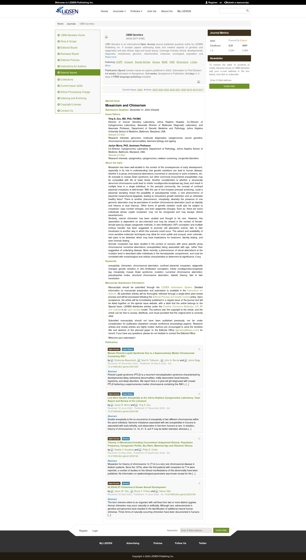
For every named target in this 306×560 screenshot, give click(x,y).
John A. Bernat (171, 360)
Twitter (203, 543)
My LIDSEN (184, 11)
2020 (183, 89)
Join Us (151, 11)
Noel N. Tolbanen (150, 360)
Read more (111, 56)
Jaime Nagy (194, 360)
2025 (155, 89)
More (107, 65)
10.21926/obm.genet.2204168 (123, 411)
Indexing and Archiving (73, 98)
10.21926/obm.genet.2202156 (180, 494)
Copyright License (70, 104)
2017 (201, 89)
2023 (166, 89)
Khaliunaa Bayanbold (125, 360)
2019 (189, 89)
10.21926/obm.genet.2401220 (123, 366)
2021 (178, 89)
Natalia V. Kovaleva (124, 449)
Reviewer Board (69, 54)
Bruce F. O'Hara (142, 491)
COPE (119, 62)
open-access (133, 309)
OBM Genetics (134, 35)
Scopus (156, 62)
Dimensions (182, 62)
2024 (160, 89)
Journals (118, 11)
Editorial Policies (70, 60)
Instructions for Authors (73, 66)
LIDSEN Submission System (176, 287)
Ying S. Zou (145, 404)
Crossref (128, 62)
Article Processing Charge (75, 92)
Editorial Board (68, 47)
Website (112, 134)
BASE (165, 62)
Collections (66, 79)
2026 (139, 89)
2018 (195, 89)
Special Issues (68, 72)
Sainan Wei (165, 491)
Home (104, 11)
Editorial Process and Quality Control (171, 296)
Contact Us (66, 110)
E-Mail (121, 134)
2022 (172, 89)
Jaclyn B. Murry (122, 404)
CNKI (172, 62)
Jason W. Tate (121, 491)
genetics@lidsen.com (187, 330)
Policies (135, 11)
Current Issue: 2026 (71, 85)
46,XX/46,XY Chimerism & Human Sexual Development (137, 487)
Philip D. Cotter (150, 449)
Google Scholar (142, 62)
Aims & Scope (68, 41)
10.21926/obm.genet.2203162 (123, 456)
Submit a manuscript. (237, 2)
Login (95, 530)
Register (212, 2)
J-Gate (193, 62)
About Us (167, 11)
